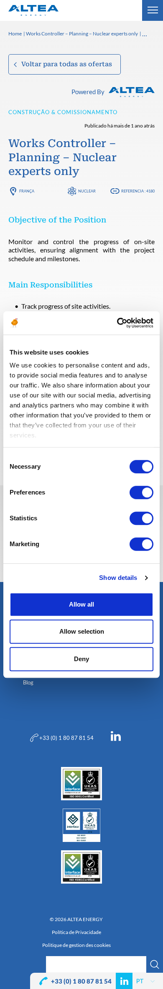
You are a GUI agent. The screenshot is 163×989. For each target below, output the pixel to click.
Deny (81, 658)
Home (15, 34)
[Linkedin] (115, 737)
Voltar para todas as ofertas (66, 64)
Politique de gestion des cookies (76, 945)
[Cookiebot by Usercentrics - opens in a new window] (117, 322)
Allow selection (81, 631)
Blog (28, 682)
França (26, 191)
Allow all (81, 604)
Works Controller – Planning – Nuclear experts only (82, 34)
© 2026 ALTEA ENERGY (76, 919)
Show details (118, 577)
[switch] (141, 492)
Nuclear (87, 191)
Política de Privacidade (76, 932)
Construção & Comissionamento (62, 112)
